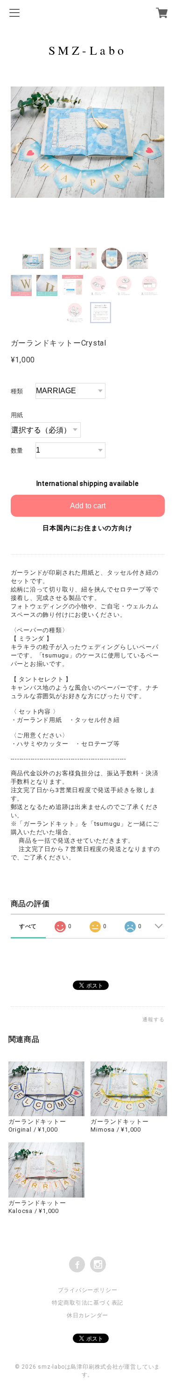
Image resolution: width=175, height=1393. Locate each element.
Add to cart (87, 506)
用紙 (17, 415)
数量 (17, 450)
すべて (28, 926)
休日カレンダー (87, 1315)
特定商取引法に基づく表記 (87, 1302)
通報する (153, 1020)
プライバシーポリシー (88, 1290)
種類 (17, 391)
